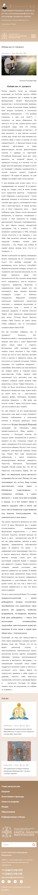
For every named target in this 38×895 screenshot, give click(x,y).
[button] (20, 6)
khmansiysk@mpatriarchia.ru (13, 877)
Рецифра (5, 890)
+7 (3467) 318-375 (12, 870)
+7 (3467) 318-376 (12, 873)
